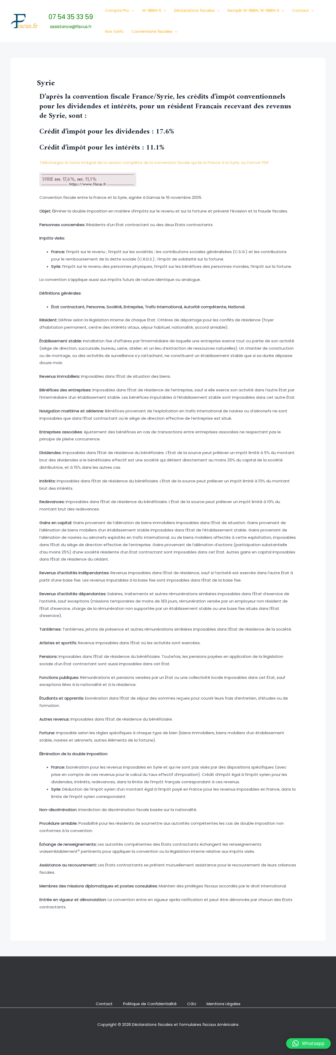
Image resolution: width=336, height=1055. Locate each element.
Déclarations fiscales (194, 10)
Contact (300, 10)
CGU (191, 1003)
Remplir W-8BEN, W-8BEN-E (253, 10)
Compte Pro (117, 10)
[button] (131, 10)
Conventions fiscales (152, 31)
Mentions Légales (223, 1003)
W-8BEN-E (151, 10)
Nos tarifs (114, 31)
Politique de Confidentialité (150, 1003)
